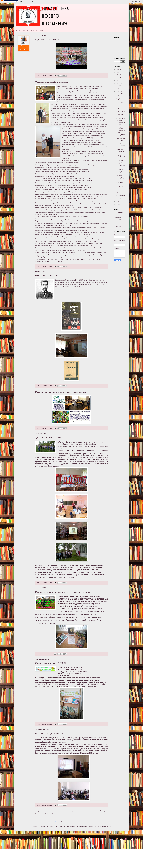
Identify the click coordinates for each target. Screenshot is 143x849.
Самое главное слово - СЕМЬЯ (50, 663)
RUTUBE (118, 224)
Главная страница (22, 30)
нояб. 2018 (121, 98)
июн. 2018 (121, 114)
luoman (97, 826)
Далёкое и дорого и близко (48, 437)
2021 (117, 83)
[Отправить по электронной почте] (58, 76)
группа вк (118, 219)
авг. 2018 (120, 111)
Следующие (39, 811)
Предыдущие (103, 811)
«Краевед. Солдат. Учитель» (49, 733)
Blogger (109, 826)
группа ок (118, 222)
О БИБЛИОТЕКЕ (37, 30)
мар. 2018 (120, 186)
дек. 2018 (120, 94)
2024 (117, 75)
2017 (117, 198)
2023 (117, 77)
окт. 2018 (120, 102)
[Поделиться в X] (62, 76)
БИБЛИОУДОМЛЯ (37, 8)
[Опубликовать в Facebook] (64, 76)
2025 (117, 72)
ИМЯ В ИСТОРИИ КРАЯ (47, 275)
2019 (117, 88)
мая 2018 (120, 118)
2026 (117, 69)
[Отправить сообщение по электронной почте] (55, 75)
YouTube (118, 226)
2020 (117, 86)
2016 (117, 201)
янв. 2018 (120, 195)
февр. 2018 (121, 191)
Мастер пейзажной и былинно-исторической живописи (62, 591)
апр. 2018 (120, 182)
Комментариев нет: (47, 75)
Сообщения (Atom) (50, 814)
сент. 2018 (120, 107)
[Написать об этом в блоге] (60, 76)
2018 (117, 91)
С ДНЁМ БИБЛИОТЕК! (47, 39)
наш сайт (118, 217)
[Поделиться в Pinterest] (66, 76)
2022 (117, 80)
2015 (117, 204)
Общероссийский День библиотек (52, 81)
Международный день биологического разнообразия (61, 391)
